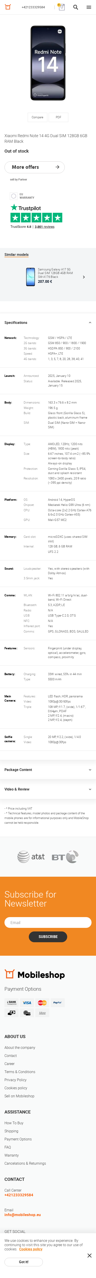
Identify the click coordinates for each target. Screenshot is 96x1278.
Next (83, 277)
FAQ (7, 1147)
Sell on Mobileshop (19, 1096)
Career (9, 1064)
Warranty (11, 1155)
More (42, 1012)
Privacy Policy (15, 1080)
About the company (19, 1047)
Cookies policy (15, 1088)
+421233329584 (33, 7)
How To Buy (13, 1123)
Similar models (16, 255)
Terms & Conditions (19, 1072)
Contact (10, 1056)
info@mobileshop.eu (22, 1214)
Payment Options (18, 1139)
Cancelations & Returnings (25, 1163)
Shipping (11, 1131)
